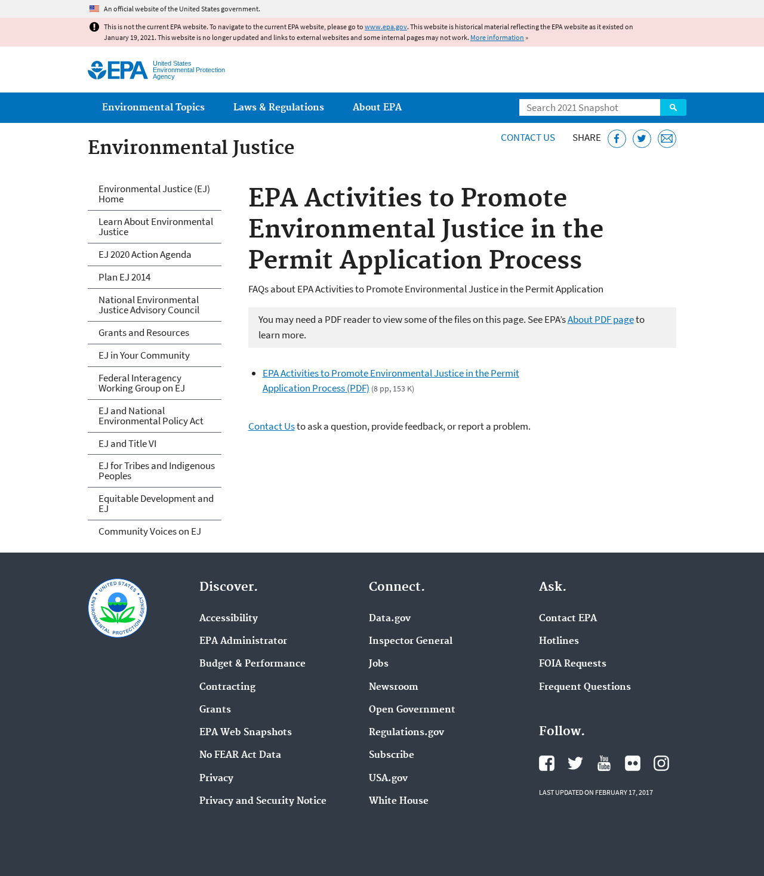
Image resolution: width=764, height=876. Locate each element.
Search (673, 107)
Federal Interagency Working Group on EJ (141, 382)
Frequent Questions (585, 687)
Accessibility (228, 618)
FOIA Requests (572, 664)
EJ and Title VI (127, 443)
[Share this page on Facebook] (617, 138)
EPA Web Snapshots (245, 732)
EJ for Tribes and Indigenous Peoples (156, 470)
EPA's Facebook (546, 763)
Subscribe (391, 755)
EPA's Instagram (661, 763)
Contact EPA (568, 618)
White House (399, 801)
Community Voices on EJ (149, 531)
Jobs (379, 664)
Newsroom (393, 687)
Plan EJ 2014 (124, 276)
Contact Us (528, 137)
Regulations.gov (406, 732)
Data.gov (390, 618)
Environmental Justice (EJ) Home (154, 193)
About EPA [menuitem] (377, 107)
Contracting (227, 687)
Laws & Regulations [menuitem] (278, 107)
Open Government (412, 710)
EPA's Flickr (632, 763)
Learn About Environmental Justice (155, 226)
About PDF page (601, 319)
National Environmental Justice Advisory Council (148, 304)
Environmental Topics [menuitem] (153, 107)
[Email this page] (667, 138)
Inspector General (410, 641)
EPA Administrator (243, 641)
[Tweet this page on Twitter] (642, 138)
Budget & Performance (252, 664)
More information (497, 37)
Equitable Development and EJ (156, 503)
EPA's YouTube (604, 763)
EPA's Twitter (575, 763)
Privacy (216, 778)
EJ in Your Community (144, 355)
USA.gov (388, 778)
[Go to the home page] (118, 70)
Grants (215, 710)
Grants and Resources (143, 332)
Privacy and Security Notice (262, 801)
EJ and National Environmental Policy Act (151, 415)
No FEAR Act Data (240, 755)
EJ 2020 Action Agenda (145, 254)
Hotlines (559, 641)
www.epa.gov (386, 26)
